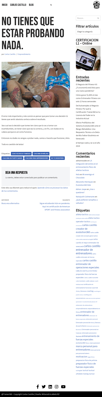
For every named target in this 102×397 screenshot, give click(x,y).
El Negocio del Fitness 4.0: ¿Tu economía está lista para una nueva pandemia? (88, 87)
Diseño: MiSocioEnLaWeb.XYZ (47, 394)
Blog (31, 5)
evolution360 (80, 343)
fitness (88, 343)
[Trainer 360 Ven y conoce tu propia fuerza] (97, 5)
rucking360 (79, 370)
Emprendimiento (24, 54)
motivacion (81, 356)
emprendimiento (81, 309)
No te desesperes (57, 158)
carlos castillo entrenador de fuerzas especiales (86, 257)
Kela (78, 174)
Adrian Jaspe (81, 189)
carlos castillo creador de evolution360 (86, 228)
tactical (85, 370)
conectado (28, 177)
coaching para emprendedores (36, 158)
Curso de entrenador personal (89, 301)
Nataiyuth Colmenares (85, 196)
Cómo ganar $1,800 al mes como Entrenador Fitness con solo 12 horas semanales (88, 98)
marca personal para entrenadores (86, 347)
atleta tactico (82, 214)
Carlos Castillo (18, 5)
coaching (90, 291)
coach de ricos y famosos (21, 154)
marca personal (95, 343)
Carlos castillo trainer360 (91, 277)
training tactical (88, 374)
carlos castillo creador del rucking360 (84, 239)
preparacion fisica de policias (86, 360)
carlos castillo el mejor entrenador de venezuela (87, 243)
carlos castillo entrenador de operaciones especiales (87, 264)
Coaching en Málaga (41, 154)
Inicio (4, 5)
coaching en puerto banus (12, 158)
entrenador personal (92, 319)
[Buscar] (51, 5)
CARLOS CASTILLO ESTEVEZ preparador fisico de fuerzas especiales (86, 274)
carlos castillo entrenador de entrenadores (88, 249)
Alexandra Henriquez (84, 181)
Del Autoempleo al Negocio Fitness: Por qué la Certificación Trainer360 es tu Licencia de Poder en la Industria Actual (88, 112)
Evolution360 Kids (83, 185)
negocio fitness (91, 357)
